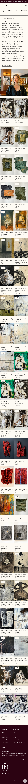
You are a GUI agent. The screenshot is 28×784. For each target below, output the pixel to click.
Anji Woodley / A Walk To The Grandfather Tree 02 (7, 660)
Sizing (3, 732)
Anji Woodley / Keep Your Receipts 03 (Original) (20, 403)
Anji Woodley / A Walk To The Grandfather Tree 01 (21, 660)
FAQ (14, 732)
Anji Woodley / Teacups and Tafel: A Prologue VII (20, 290)
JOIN (23, 759)
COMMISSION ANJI (7, 65)
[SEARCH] (22, 5)
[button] (2, 5)
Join (14, 734)
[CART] (26, 5)
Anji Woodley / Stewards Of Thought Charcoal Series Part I (21, 546)
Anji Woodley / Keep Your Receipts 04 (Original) (6, 717)
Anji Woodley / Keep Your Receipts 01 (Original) (20, 433)
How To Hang (5, 737)
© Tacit (13, 780)
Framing (3, 734)
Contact (14, 737)
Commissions (5, 744)
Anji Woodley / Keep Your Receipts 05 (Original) (6, 403)
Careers (3, 747)
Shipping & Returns (17, 739)
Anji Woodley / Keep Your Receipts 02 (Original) (6, 433)
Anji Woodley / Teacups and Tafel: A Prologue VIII (6, 290)
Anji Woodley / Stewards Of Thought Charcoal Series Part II (7, 546)
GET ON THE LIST (5, 1)
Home (17, 10)
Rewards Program (6, 739)
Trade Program (5, 742)
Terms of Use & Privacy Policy (19, 742)
